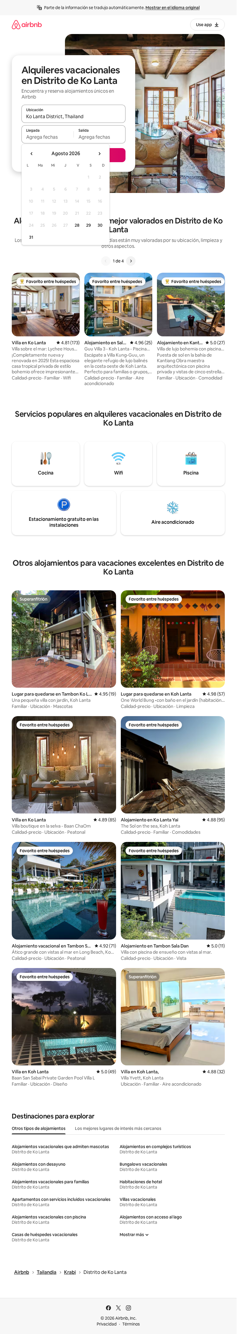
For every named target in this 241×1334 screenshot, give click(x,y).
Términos (131, 1324)
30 (100, 225)
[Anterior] (106, 261)
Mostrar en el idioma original (172, 7)
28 (77, 225)
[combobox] (73, 116)
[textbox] (47, 136)
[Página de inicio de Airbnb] (27, 24)
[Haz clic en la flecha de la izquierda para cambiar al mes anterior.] (32, 153)
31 (31, 237)
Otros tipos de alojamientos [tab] (39, 1128)
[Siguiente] (130, 261)
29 (88, 225)
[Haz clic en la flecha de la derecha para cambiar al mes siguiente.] (99, 153)
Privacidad (107, 1324)
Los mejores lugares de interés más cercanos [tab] (118, 1128)
